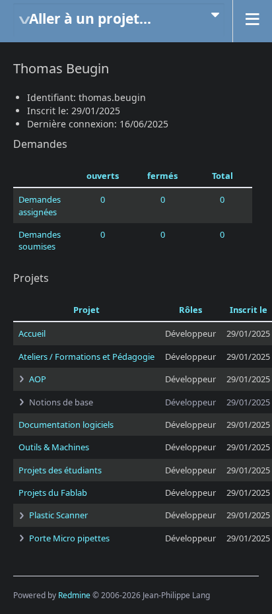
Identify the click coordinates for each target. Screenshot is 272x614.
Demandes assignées (39, 205)
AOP (37, 379)
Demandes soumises (39, 240)
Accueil (32, 333)
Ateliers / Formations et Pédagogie (86, 356)
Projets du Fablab (52, 492)
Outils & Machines (53, 447)
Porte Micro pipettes (69, 538)
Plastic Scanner (58, 515)
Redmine (74, 595)
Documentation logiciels (66, 424)
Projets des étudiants (60, 470)
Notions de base (61, 402)
